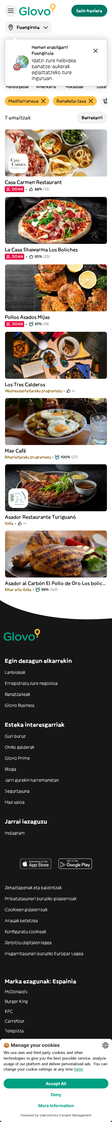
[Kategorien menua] (11, 11)
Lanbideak (15, 672)
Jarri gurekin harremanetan (32, 780)
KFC (9, 1011)
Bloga (10, 769)
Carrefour (14, 1021)
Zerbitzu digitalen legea (28, 942)
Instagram (15, 833)
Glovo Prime (17, 758)
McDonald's (16, 991)
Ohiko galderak (19, 747)
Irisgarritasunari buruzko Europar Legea (44, 953)
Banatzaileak (17, 694)
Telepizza (14, 1030)
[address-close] (96, 51)
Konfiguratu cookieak (25, 931)
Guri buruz (15, 736)
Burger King (16, 1001)
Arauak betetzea (21, 920)
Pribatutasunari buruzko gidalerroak (40, 898)
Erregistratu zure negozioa (31, 683)
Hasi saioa (14, 802)
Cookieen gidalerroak (26, 909)
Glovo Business (19, 705)
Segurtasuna (17, 791)
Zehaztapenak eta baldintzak (33, 887)
